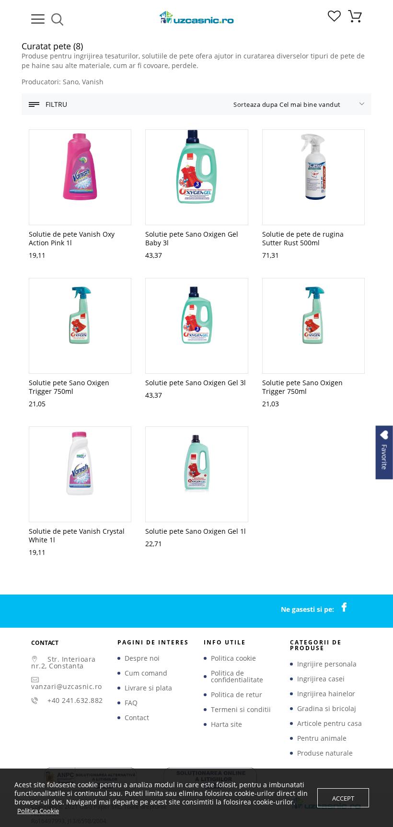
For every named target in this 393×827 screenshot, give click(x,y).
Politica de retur (236, 694)
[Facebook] (349, 607)
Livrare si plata (148, 688)
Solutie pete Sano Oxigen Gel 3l (195, 382)
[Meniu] (38, 19)
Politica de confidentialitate (237, 676)
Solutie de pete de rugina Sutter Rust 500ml (303, 238)
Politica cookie (233, 658)
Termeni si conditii (241, 709)
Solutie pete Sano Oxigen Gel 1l (195, 531)
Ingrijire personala (327, 664)
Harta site (226, 724)
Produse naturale (325, 753)
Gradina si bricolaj (326, 708)
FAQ (131, 703)
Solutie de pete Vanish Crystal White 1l (77, 535)
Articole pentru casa (329, 723)
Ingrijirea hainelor (326, 693)
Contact (137, 717)
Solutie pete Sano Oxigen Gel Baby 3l (191, 238)
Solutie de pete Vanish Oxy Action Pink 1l (72, 238)
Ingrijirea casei (321, 679)
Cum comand (146, 673)
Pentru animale (322, 738)
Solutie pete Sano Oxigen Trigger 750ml (69, 387)
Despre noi (142, 658)
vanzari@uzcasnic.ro (66, 686)
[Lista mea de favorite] (334, 18)
